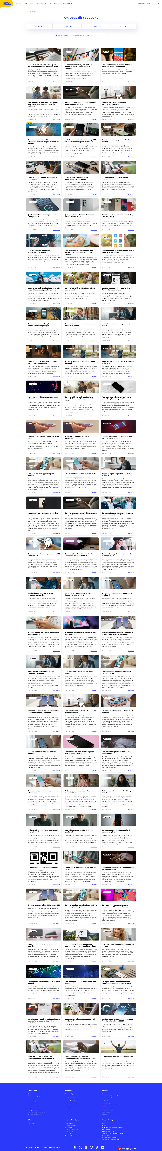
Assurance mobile (107, 1098)
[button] (158, 4)
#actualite (106, 968)
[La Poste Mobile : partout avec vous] (6, 4)
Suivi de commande (108, 1108)
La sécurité (68, 1134)
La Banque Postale (54, 1147)
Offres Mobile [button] (33, 1090)
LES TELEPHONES (67, 26)
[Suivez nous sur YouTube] (86, 1147)
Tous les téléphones (71, 1094)
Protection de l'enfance (72, 1132)
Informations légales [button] (72, 1120)
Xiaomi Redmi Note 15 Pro (73, 1108)
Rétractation (106, 1112)
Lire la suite (56, 81)
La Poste (44, 1147)
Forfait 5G (31, 1100)
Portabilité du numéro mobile (111, 1104)
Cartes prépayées (33, 1106)
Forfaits (18, 4)
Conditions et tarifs (70, 1125)
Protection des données (72, 1130)
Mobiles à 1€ (68, 1096)
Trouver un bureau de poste (110, 1139)
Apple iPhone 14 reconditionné (74, 1102)
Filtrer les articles (62, 36)
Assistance (141, 4)
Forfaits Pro (31, 1098)
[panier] (153, 4)
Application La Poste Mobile (110, 1096)
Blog (103, 1123)
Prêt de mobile (106, 1102)
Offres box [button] (31, 1120)
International (32, 1102)
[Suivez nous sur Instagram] (91, 1147)
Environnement (106, 1135)
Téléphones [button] (69, 1090)
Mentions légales (70, 1123)
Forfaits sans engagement (36, 1096)
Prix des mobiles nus (71, 1098)
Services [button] (105, 1090)
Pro (148, 4)
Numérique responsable (109, 1137)
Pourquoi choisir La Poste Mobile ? (112, 1127)
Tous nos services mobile (109, 1094)
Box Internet (41, 4)
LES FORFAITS (39, 26)
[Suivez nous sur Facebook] (75, 1147)
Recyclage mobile (107, 1100)
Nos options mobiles (34, 1110)
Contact (37, 1147)
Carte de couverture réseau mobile (112, 1133)
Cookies (70, 1127)
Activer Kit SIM (67, 4)
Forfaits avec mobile (34, 1094)
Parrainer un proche (108, 1110)
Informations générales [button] (110, 1120)
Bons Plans (54, 4)
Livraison (104, 1106)
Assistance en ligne (108, 1131)
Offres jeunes (32, 1104)
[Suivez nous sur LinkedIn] (102, 1147)
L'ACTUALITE (123, 26)
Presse (104, 1125)
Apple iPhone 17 (69, 1106)
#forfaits (32, 51)
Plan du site (29, 1147)
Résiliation (105, 1114)
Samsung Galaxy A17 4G (72, 1100)
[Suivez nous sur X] (80, 1147)
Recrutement (106, 1129)
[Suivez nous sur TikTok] (97, 1147)
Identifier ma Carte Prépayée (36, 1112)
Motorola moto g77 (71, 1104)
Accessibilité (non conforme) (73, 1136)
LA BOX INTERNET (96, 26)
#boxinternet (70, 931)
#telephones (33, 126)
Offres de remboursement (35, 1114)
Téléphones (29, 4)
